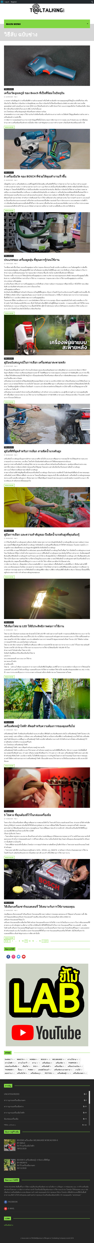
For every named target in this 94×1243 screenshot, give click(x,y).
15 (40, 941)
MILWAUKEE (58, 1059)
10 (23, 941)
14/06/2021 (9, 730)
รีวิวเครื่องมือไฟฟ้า (26, 1145)
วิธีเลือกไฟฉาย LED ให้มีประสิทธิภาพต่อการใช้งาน (34, 626)
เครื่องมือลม (48, 1063)
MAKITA (22, 1059)
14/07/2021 (9, 264)
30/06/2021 (9, 455)
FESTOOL (50, 1073)
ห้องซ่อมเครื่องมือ (11, 1119)
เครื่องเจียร (61, 1063)
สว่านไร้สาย (74, 1059)
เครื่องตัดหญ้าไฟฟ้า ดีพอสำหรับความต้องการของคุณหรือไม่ (39, 726)
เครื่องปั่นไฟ (22, 1073)
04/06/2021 (9, 910)
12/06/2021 (9, 819)
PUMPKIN (74, 1063)
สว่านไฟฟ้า (10, 1063)
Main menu (13, 24)
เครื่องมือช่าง (8, 1225)
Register (14, 2)
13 (33, 941)
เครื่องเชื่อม (60, 1066)
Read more (9, 127)
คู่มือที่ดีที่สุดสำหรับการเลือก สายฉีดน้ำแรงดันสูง (32, 451)
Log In (7, 2)
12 (29, 941)
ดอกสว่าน (10, 1073)
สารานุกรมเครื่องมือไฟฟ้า (14, 1112)
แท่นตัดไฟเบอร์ (45, 1070)
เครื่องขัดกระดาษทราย (63, 1070)
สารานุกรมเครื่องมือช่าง (14, 1106)
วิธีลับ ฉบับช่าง (8, 89)
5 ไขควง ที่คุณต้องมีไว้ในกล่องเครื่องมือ (28, 815)
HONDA (34, 1059)
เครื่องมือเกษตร (80, 1073)
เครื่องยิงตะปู (37, 1073)
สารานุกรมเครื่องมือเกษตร (14, 1100)
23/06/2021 (9, 630)
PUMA (32, 1070)
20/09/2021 (9, 180)
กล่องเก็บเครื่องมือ (12, 1066)
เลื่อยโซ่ (26, 1066)
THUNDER (10, 1070)
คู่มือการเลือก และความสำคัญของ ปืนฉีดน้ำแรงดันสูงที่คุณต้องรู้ (42, 534)
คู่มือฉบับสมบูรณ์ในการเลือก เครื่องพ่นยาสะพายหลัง (34, 362)
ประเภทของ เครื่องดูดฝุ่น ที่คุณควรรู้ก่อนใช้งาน (31, 260)
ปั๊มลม (22, 1070)
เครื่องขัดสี (47, 1066)
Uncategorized (11, 1094)
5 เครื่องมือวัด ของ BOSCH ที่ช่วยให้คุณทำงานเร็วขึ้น (35, 176)
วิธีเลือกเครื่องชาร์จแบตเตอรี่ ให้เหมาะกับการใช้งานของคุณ (39, 906)
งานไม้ (79, 1070)
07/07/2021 (9, 366)
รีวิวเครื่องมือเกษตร (27, 1165)
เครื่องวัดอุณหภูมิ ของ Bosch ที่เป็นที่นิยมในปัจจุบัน (34, 93)
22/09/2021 (9, 97)
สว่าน (36, 1063)
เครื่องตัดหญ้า (64, 1073)
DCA (36, 1066)
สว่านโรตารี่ (24, 1063)
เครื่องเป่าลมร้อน (75, 1066)
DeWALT (10, 1059)
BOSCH (45, 1059)
